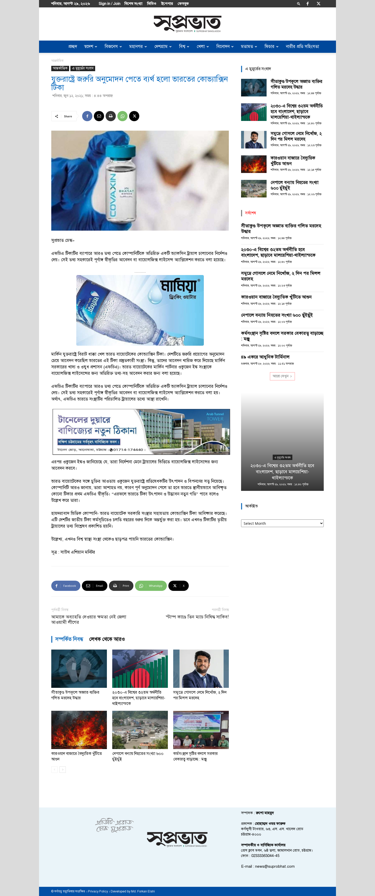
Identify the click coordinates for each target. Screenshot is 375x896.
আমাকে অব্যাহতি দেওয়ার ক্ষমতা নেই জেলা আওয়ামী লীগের (88, 619)
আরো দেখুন (281, 376)
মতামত (247, 46)
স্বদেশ (88, 46)
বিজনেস (111, 46)
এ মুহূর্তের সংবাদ (83, 68)
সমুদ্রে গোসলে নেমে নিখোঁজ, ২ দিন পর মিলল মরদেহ (296, 136)
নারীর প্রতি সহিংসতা (302, 46)
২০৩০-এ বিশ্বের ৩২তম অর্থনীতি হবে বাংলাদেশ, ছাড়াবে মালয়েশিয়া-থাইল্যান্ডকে (138, 698)
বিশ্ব (182, 46)
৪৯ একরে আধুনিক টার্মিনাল (265, 357)
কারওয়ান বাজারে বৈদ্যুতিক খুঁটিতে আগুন (276, 297)
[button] (299, 3)
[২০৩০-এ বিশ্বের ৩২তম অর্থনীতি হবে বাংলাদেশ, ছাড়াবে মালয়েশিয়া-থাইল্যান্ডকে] (140, 669)
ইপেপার (167, 3)
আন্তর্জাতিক (60, 68)
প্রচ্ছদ (72, 46)
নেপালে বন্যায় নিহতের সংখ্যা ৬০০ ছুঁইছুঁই (277, 315)
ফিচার (269, 46)
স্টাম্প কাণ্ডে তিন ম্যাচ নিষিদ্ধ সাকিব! (197, 617)
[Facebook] (308, 3)
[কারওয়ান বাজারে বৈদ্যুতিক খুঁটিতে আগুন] (79, 730)
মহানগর (136, 46)
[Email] (99, 116)
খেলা (201, 46)
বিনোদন (223, 46)
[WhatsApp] (122, 116)
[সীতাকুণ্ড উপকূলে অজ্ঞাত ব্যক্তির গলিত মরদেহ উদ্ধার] (79, 669)
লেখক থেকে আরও (107, 639)
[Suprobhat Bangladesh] (187, 24)
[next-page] (62, 769)
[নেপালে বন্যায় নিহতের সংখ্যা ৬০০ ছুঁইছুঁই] (140, 730)
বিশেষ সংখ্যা (133, 3)
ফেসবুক (183, 3)
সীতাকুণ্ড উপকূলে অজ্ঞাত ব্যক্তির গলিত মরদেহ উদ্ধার (296, 84)
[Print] (111, 116)
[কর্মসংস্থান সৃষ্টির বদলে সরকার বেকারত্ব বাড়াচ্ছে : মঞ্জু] (201, 730)
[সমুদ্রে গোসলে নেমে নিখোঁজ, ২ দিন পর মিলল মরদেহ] (201, 669)
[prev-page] (54, 769)
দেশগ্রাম (161, 46)
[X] (319, 3)
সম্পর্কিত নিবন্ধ (69, 639)
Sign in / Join (109, 3)
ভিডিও (151, 3)
